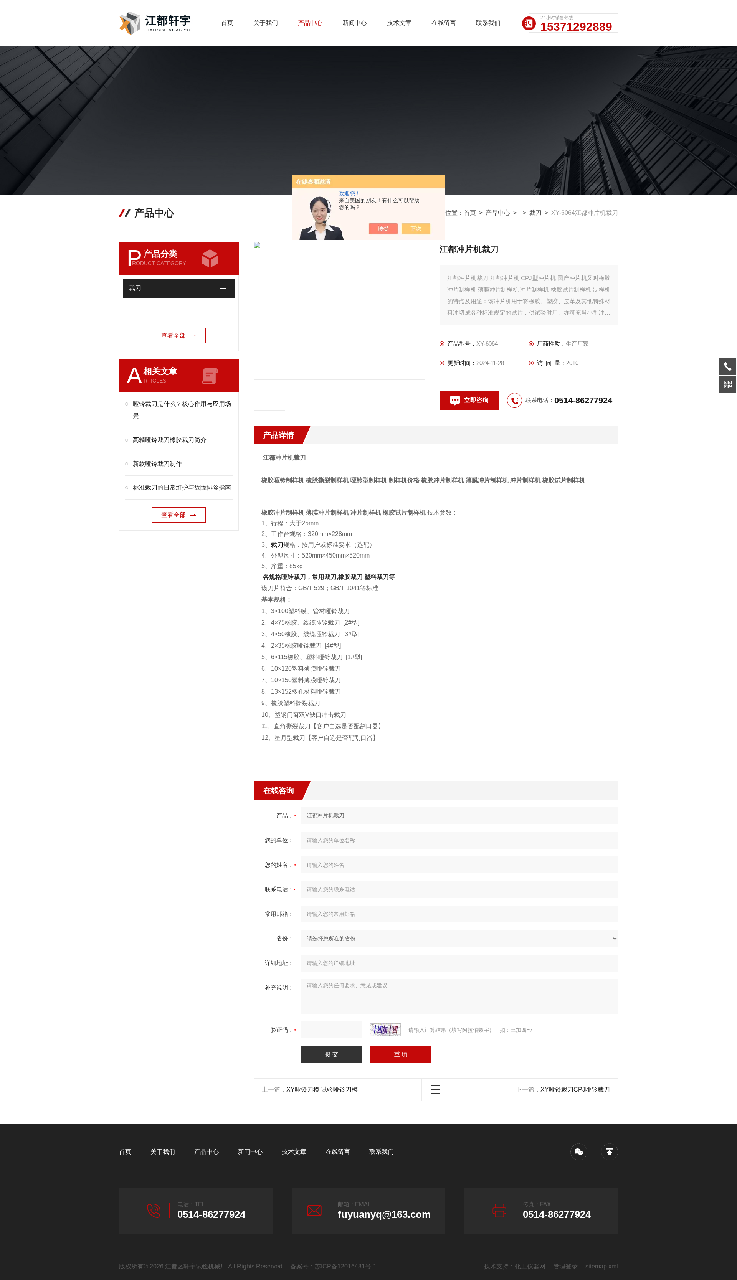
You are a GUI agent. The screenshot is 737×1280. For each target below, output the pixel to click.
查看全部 (173, 335)
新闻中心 (354, 23)
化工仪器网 (530, 1266)
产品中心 (310, 23)
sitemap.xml (601, 1266)
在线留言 (443, 23)
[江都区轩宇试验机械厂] (159, 23)
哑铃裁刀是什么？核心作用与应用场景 (182, 410)
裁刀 (535, 212)
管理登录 (565, 1266)
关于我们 (265, 23)
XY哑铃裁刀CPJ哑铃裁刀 (575, 1089)
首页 (227, 23)
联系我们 (488, 23)
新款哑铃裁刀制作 (157, 463)
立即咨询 (476, 400)
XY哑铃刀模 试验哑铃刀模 (322, 1089)
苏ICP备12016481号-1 (346, 1266)
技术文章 (399, 23)
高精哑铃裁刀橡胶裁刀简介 (170, 440)
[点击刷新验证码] (385, 1029)
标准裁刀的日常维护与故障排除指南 (182, 487)
